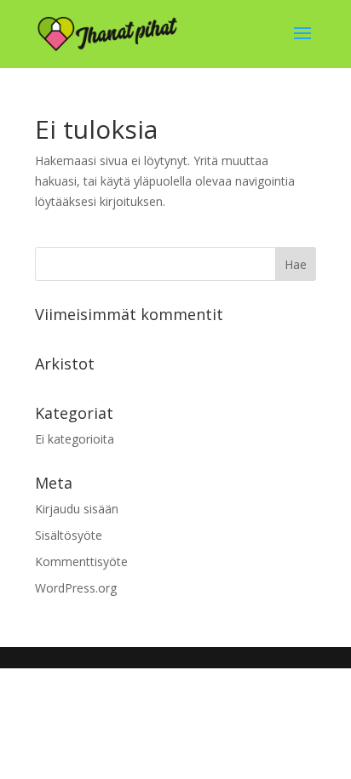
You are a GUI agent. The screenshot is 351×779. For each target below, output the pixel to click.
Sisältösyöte (68, 535)
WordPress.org (76, 588)
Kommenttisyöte (81, 561)
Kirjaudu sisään (76, 509)
